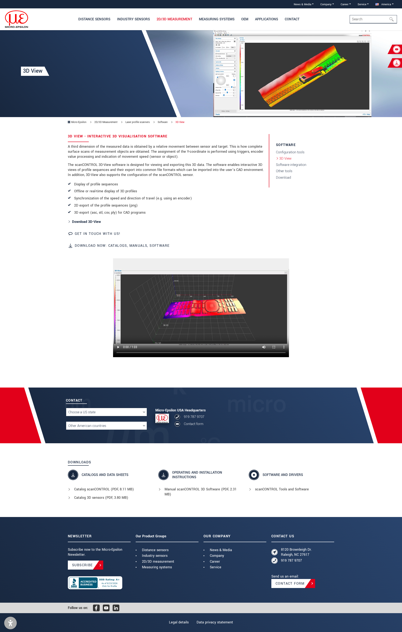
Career (215, 561)
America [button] (385, 4)
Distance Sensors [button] (94, 19)
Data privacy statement (215, 622)
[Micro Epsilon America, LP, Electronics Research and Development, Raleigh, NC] (99, 582)
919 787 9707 (194, 416)
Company (217, 555)
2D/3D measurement (158, 561)
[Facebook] (96, 608)
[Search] (393, 19)
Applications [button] (266, 19)
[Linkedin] (116, 608)
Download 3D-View (86, 221)
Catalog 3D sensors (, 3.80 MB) (101, 497)
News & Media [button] (302, 4)
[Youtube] (106, 608)
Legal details (179, 622)
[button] (10, 623)
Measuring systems (157, 567)
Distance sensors (155, 550)
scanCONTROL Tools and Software (282, 489)
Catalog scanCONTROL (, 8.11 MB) (104, 489)
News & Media (221, 550)
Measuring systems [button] (216, 19)
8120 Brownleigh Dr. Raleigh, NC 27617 (296, 552)
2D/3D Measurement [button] (174, 19)
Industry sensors (155, 555)
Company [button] (325, 4)
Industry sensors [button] (133, 19)
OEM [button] (244, 19)
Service (215, 567)
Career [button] (344, 4)
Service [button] (362, 4)
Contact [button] (292, 19)
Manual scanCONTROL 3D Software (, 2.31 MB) (201, 492)
